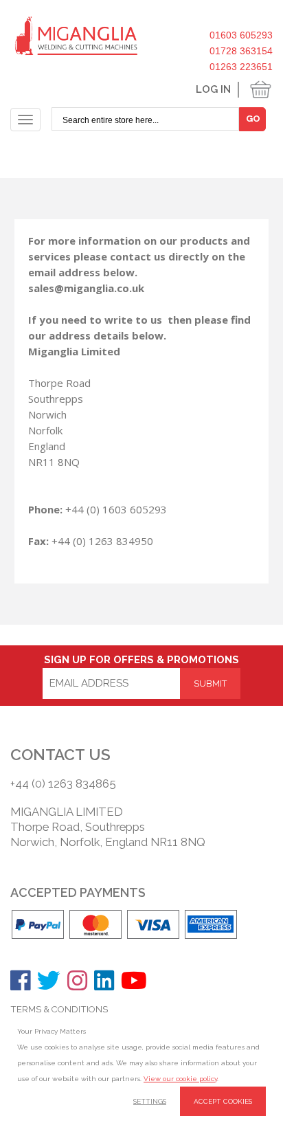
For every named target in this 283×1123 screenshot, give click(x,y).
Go (253, 118)
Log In (213, 89)
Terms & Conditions (59, 1009)
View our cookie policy (180, 1078)
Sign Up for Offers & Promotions (141, 660)
